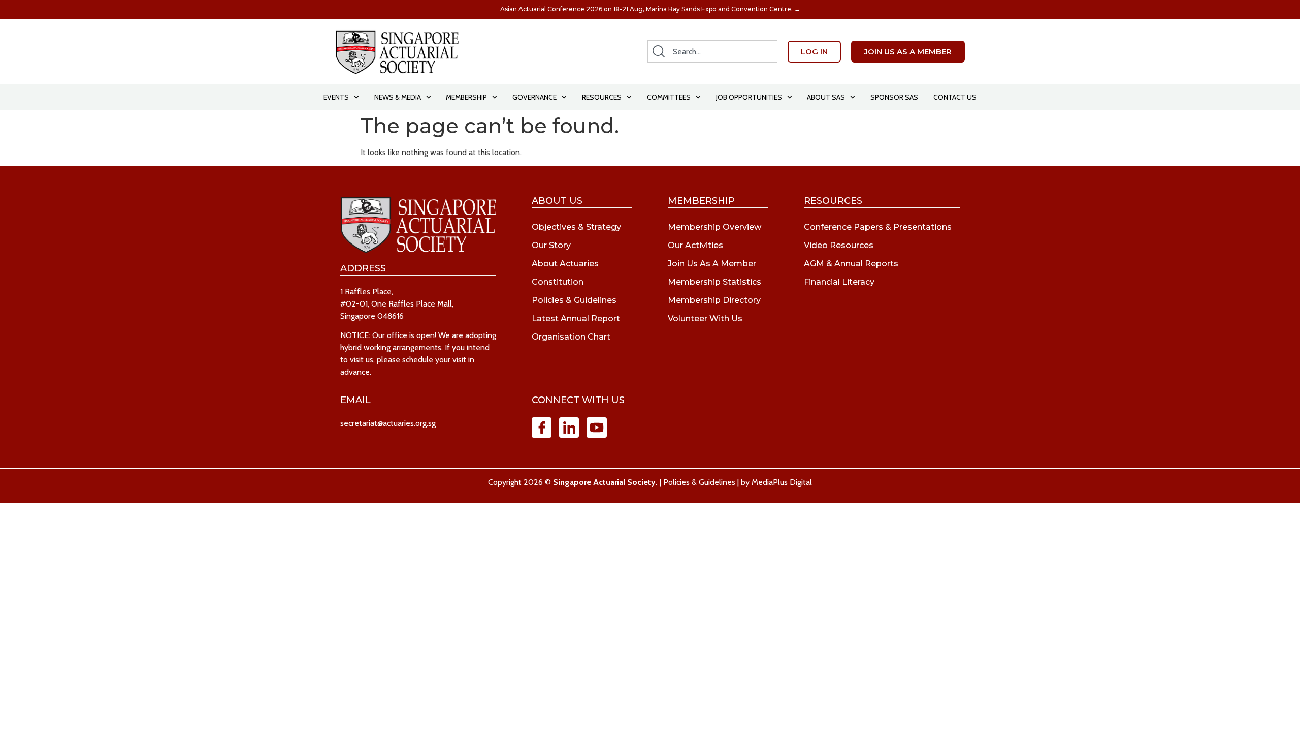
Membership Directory (714, 300)
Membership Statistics (714, 282)
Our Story (551, 245)
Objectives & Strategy (576, 227)
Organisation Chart (571, 337)
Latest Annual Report (576, 318)
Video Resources (838, 245)
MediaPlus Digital (782, 482)
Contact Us (955, 97)
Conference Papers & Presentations (878, 227)
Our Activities (695, 245)
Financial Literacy (839, 282)
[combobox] (712, 51)
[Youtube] (596, 427)
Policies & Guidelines (574, 300)
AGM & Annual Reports (851, 263)
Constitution (557, 282)
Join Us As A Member (712, 263)
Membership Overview (714, 227)
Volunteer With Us (705, 318)
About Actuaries (565, 263)
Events (336, 97)
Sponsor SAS (894, 97)
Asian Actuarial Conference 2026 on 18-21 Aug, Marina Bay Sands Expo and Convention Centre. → (650, 9)
